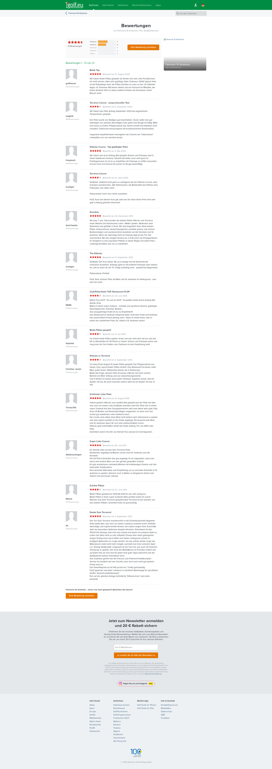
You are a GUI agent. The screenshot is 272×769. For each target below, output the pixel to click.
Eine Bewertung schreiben (143, 47)
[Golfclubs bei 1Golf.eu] (74, 5)
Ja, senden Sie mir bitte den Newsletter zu (136, 655)
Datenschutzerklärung (153, 674)
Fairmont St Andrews (78, 13)
